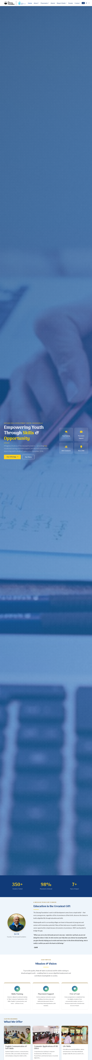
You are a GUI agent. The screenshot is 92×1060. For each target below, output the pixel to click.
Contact (77, 3)
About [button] (36, 3)
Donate (70, 3)
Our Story (28, 457)
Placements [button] (44, 3)
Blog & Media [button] (61, 3)
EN (83, 3)
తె (86, 3)
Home (30, 3)
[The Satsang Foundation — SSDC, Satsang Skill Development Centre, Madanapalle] (15, 3)
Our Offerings (11, 457)
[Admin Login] (89, 3)
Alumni (53, 3)
